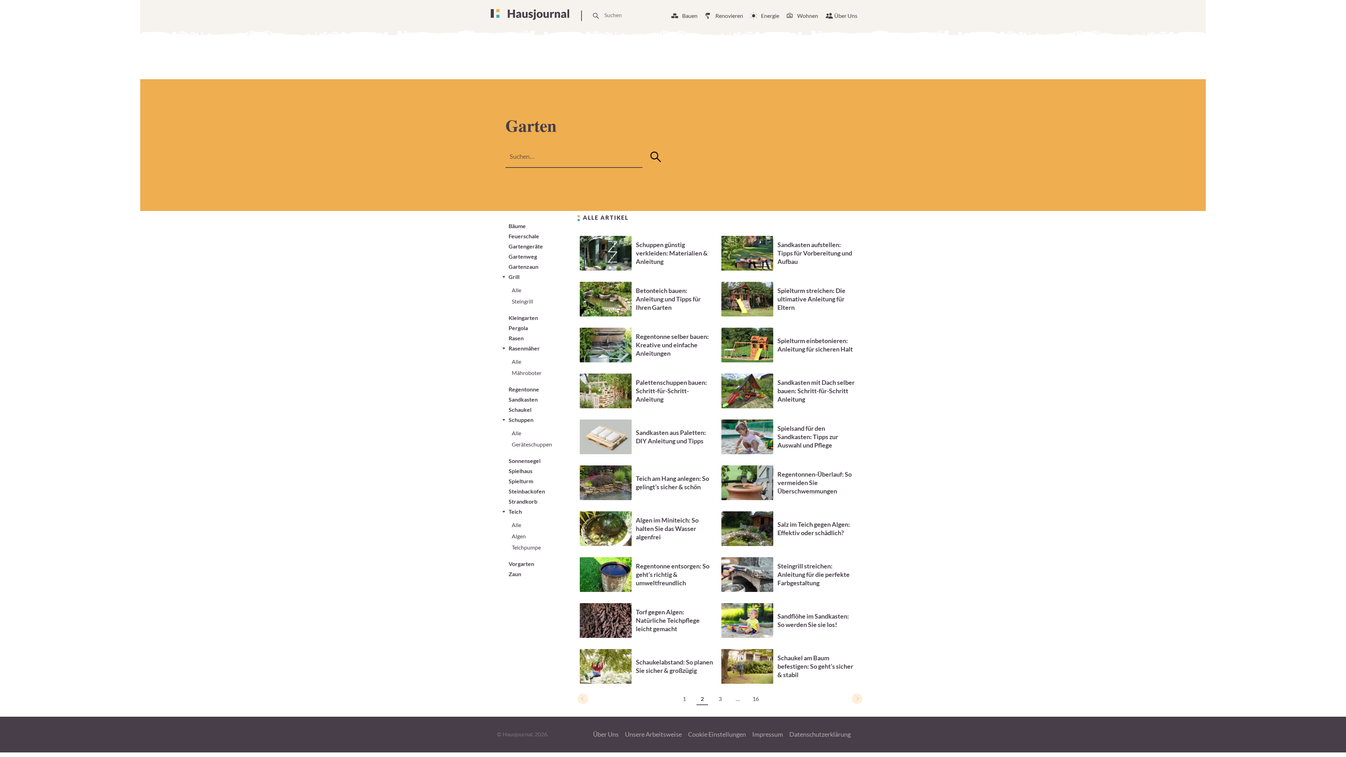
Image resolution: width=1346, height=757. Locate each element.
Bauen (690, 15)
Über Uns (845, 15)
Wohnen (807, 15)
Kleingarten (523, 317)
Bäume (517, 226)
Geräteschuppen (532, 444)
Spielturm (521, 481)
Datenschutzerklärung (820, 734)
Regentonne (524, 389)
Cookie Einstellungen (717, 734)
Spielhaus (520, 471)
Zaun (515, 574)
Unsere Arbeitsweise (653, 734)
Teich (515, 511)
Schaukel (520, 409)
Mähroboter (527, 372)
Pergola (518, 328)
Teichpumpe (526, 547)
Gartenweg (523, 256)
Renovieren (729, 15)
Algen (519, 536)
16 (756, 698)
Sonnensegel (525, 460)
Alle (516, 290)
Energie (770, 15)
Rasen (516, 338)
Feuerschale (524, 236)
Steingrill (522, 301)
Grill (514, 276)
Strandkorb (523, 501)
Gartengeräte (526, 246)
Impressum (767, 734)
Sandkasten (523, 399)
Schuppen (521, 419)
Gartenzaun (523, 266)
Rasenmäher (524, 348)
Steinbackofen (527, 491)
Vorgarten (521, 563)
